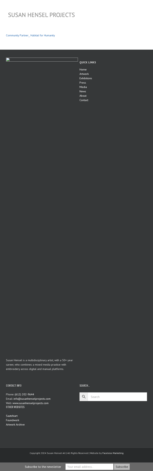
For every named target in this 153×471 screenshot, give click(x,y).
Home (83, 69)
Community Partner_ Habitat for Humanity (30, 35)
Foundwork (12, 420)
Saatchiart (12, 416)
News (82, 91)
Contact (83, 100)
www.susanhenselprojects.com (31, 403)
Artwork (84, 74)
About (82, 95)
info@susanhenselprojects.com (32, 399)
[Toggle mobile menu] (145, 6)
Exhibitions (85, 78)
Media (83, 87)
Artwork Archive (15, 424)
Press (82, 82)
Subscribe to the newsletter (43, 467)
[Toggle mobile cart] (138, 6)
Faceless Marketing (113, 453)
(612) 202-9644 (24, 394)
